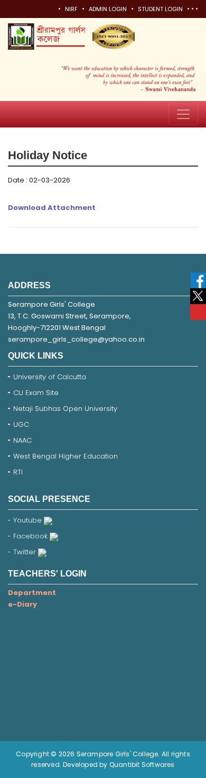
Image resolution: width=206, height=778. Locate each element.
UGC (21, 424)
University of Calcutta (49, 377)
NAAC (22, 440)
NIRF (71, 9)
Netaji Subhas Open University (65, 409)
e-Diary (22, 604)
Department (32, 593)
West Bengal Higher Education (65, 456)
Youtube (28, 520)
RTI (18, 472)
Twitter (25, 552)
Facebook (31, 536)
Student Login (160, 9)
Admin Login (108, 9)
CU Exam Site (36, 393)
